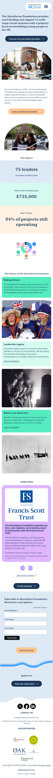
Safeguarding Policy (26, 770)
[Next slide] (30, 568)
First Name (9, 619)
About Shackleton (11, 361)
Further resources (24, 586)
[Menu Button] (46, 6)
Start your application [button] (24, 684)
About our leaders (11, 427)
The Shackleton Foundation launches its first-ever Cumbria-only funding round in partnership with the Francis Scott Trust (26, 529)
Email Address (11, 610)
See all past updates (25, 575)
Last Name (9, 628)
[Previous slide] (22, 568)
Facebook (26, 706)
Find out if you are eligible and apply (24, 39)
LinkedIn (33, 706)
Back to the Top (26, 650)
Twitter (20, 706)
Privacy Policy (45, 765)
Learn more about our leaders (24, 111)
